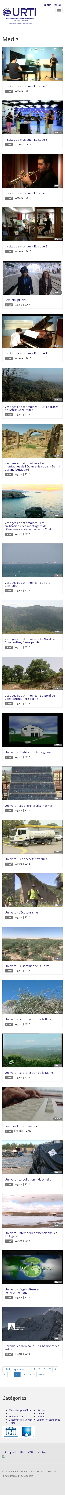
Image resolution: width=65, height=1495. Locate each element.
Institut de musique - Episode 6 (26, 86)
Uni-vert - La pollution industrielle (28, 1179)
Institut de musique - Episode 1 (26, 353)
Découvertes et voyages (21, 1419)
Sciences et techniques (48, 1419)
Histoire (41, 1410)
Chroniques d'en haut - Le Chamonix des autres (32, 1347)
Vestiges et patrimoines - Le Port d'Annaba (27, 584)
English (47, 4)
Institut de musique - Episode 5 (26, 139)
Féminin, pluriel (15, 300)
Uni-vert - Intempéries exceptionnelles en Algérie (31, 1234)
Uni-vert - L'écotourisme (21, 912)
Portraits (41, 1416)
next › (32, 1374)
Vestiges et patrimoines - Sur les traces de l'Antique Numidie (31, 408)
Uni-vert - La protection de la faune (29, 1073)
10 (10, 1374)
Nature (40, 1413)
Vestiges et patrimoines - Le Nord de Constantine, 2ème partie (30, 640)
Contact (42, 1452)
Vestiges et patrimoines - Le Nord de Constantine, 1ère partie (30, 697)
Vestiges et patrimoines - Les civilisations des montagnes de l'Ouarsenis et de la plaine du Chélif (29, 526)
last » (41, 1374)
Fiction (12, 1422)
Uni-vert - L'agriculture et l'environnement (22, 1290)
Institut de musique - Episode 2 (26, 246)
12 (23, 1374)
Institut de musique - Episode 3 (26, 193)
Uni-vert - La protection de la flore (28, 1019)
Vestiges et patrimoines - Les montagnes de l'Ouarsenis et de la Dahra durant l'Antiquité (32, 466)
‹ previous (19, 1369)
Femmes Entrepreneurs (21, 1126)
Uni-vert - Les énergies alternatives (29, 806)
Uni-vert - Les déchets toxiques (26, 859)
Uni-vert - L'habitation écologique (28, 752)
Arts (11, 1413)
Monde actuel (16, 1416)
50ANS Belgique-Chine (20, 1410)
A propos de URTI (14, 1452)
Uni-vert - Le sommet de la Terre (27, 966)
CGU (30, 1452)
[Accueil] (24, 16)
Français (57, 4)
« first (7, 1369)
